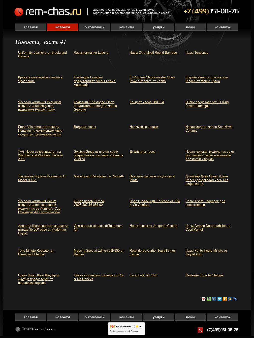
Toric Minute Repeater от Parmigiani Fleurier (36, 252)
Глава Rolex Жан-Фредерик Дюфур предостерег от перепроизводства (38, 279)
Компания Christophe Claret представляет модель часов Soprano (95, 105)
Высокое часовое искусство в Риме (152, 178)
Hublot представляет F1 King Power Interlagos (207, 104)
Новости (62, 27)
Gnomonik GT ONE (144, 275)
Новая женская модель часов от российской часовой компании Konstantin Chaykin (210, 155)
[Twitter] (219, 299)
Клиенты (126, 27)
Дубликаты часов (143, 151)
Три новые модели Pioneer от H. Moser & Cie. (42, 178)
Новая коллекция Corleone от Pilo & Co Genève (155, 203)
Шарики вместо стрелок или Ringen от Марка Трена (207, 79)
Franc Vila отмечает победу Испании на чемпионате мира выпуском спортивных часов (40, 130)
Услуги (159, 27)
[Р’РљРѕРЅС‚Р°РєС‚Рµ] (214, 299)
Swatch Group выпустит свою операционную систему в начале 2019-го (98, 155)
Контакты (223, 27)
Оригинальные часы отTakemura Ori (98, 227)
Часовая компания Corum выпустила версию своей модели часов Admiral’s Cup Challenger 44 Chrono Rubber (39, 206)
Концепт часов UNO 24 (147, 102)
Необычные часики (144, 127)
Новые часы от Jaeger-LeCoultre (153, 226)
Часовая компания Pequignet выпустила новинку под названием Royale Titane (39, 105)
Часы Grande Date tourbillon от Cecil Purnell (208, 227)
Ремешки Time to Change (204, 275)
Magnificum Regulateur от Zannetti (99, 176)
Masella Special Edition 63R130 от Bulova (99, 252)
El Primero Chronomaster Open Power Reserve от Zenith (152, 79)
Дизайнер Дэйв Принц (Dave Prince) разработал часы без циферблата (207, 180)
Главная (31, 27)
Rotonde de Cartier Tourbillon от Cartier (152, 252)
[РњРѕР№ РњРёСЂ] (230, 299)
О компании (95, 27)
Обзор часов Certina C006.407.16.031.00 (89, 203)
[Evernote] (209, 299)
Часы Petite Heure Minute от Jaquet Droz (206, 252)
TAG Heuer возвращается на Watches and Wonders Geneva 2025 (40, 155)
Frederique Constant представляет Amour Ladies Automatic (95, 81)
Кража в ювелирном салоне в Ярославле (40, 79)
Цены (190, 27)
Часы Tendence (197, 52)
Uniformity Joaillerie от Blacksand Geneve (42, 54)
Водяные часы (85, 127)
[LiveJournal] (235, 299)
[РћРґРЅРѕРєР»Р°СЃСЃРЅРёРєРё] (224, 299)
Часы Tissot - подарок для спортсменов (205, 203)
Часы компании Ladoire (91, 52)
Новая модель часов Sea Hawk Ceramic (209, 128)
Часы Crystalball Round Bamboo (153, 52)
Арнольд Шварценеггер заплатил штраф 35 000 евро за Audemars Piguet (43, 229)
